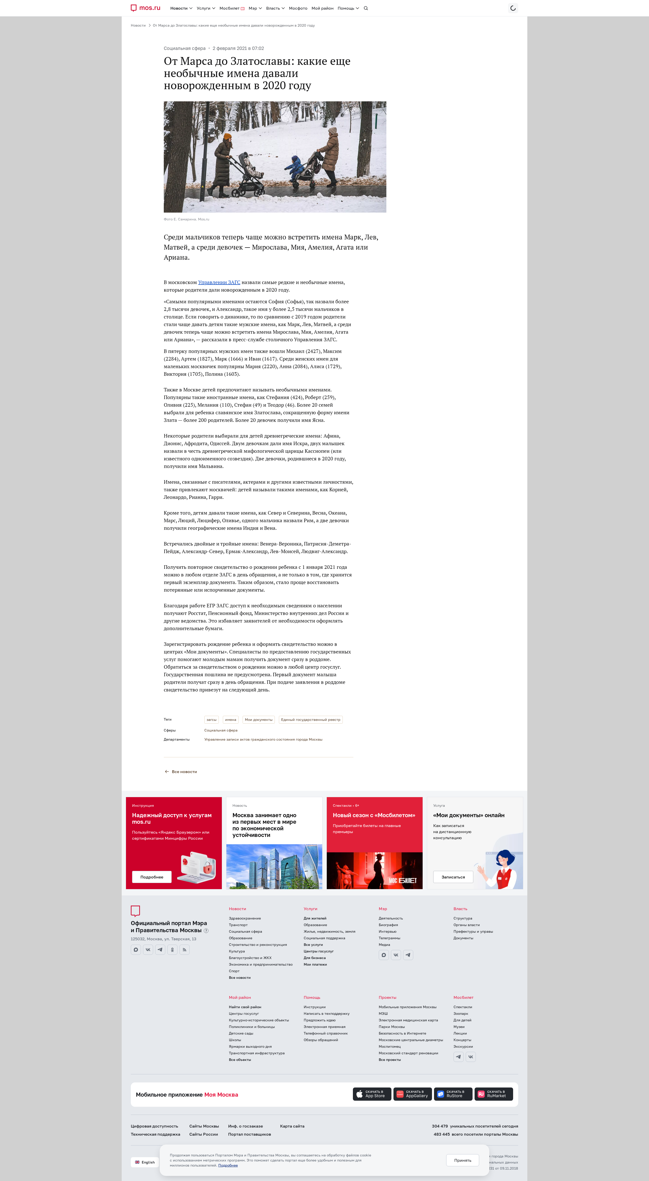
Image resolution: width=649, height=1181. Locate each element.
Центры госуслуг (319, 951)
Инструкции (315, 1007)
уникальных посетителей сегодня (475, 1126)
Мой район (240, 997)
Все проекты (390, 1059)
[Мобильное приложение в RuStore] (453, 1094)
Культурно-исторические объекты (259, 1020)
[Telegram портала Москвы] (160, 949)
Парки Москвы (392, 1026)
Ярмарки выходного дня (250, 1046)
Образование (240, 938)
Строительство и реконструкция (258, 944)
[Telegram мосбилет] (458, 1057)
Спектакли (463, 1007)
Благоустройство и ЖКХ (250, 957)
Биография (388, 925)
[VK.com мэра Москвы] (396, 955)
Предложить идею (320, 1020)
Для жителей (315, 918)
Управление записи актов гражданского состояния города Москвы (263, 739)
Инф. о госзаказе (245, 1126)
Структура (463, 918)
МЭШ (383, 1013)
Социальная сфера (185, 48)
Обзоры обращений (321, 1040)
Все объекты (240, 1059)
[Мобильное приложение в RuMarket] (494, 1094)
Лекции (460, 1033)
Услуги (310, 908)
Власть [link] (273, 8)
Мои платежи (315, 964)
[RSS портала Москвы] (184, 949)
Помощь (312, 997)
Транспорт (238, 925)
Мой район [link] (323, 8)
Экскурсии (463, 1046)
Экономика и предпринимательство (261, 964)
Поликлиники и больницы (252, 1026)
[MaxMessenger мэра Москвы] (384, 955)
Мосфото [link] (298, 8)
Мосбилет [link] (230, 8)
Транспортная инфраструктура (257, 1053)
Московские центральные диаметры (411, 1040)
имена (230, 719)
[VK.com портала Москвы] (148, 949)
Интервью (387, 931)
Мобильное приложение (187, 1094)
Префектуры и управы (473, 931)
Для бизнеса (315, 957)
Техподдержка (155, 1134)
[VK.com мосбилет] (471, 1057)
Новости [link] (179, 8)
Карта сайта (292, 1126)
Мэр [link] (253, 8)
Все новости (184, 771)
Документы (463, 938)
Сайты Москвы (204, 1126)
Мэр (383, 908)
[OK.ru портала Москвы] (172, 949)
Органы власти (467, 925)
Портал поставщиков (249, 1134)
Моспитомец (390, 1046)
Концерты (462, 1040)
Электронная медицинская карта (408, 1020)
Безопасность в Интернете (402, 1033)
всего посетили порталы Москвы (476, 1134)
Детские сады (241, 1033)
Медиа (384, 944)
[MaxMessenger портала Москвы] (136, 949)
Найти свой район (245, 1007)
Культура (237, 951)
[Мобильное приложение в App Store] (372, 1094)
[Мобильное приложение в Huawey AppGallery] (412, 1094)
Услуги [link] (203, 8)
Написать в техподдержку (327, 1013)
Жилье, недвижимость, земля (329, 931)
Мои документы (259, 719)
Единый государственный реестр (310, 719)
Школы (235, 1040)
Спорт (234, 971)
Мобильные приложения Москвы (408, 1007)
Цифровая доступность (154, 1126)
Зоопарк (461, 1013)
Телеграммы (389, 938)
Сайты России (203, 1134)
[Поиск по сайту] (365, 8)
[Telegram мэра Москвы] (408, 955)
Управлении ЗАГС (219, 282)
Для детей (463, 1020)
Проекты (387, 997)
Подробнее (228, 1165)
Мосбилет (464, 997)
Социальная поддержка (324, 938)
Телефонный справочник (326, 1033)
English (148, 1162)
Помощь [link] (346, 8)
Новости (138, 25)
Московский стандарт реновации (408, 1053)
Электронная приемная (325, 1026)
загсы (212, 719)
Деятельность (391, 918)
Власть (460, 908)
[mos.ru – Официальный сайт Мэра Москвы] (147, 8)
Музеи (459, 1026)
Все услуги (313, 944)
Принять (462, 1160)
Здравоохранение (245, 918)
